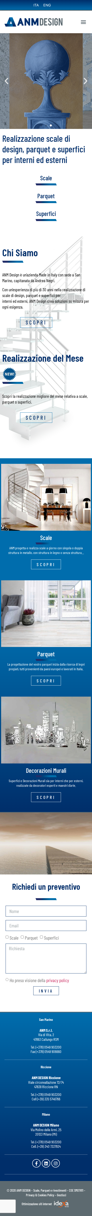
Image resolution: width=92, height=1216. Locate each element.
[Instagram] (55, 1163)
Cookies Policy (46, 1195)
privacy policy (57, 980)
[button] (83, 22)
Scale (14, 937)
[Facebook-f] (36, 1163)
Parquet (46, 196)
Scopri (64, 114)
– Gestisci (60, 1195)
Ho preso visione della (39, 980)
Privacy (30, 1195)
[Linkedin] (46, 1163)
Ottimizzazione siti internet (37, 1204)
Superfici (46, 213)
